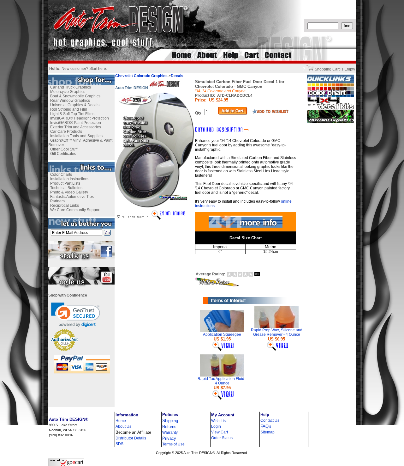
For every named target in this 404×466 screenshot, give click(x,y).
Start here (97, 68)
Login (216, 426)
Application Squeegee (222, 334)
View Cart (219, 432)
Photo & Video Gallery (69, 192)
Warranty (170, 432)
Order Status (222, 438)
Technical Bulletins (66, 188)
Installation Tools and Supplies (76, 136)
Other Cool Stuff (63, 149)
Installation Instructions (69, 179)
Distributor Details (131, 438)
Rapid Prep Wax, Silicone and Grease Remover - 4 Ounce (276, 332)
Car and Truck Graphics (70, 87)
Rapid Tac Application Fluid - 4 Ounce (222, 381)
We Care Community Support (75, 210)
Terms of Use (173, 444)
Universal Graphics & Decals (74, 105)
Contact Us (269, 420)
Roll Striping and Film (68, 109)
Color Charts (61, 174)
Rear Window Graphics (70, 100)
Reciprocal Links (64, 205)
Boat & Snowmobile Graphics (75, 96)
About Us (123, 426)
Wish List (219, 421)
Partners (57, 201)
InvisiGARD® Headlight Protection (79, 118)
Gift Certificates (63, 153)
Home (121, 421)
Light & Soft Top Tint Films (72, 114)
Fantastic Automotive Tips (72, 196)
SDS (119, 444)
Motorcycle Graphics (67, 91)
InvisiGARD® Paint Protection (75, 122)
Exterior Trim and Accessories (75, 127)
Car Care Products (66, 131)
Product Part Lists (65, 183)
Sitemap (267, 432)
